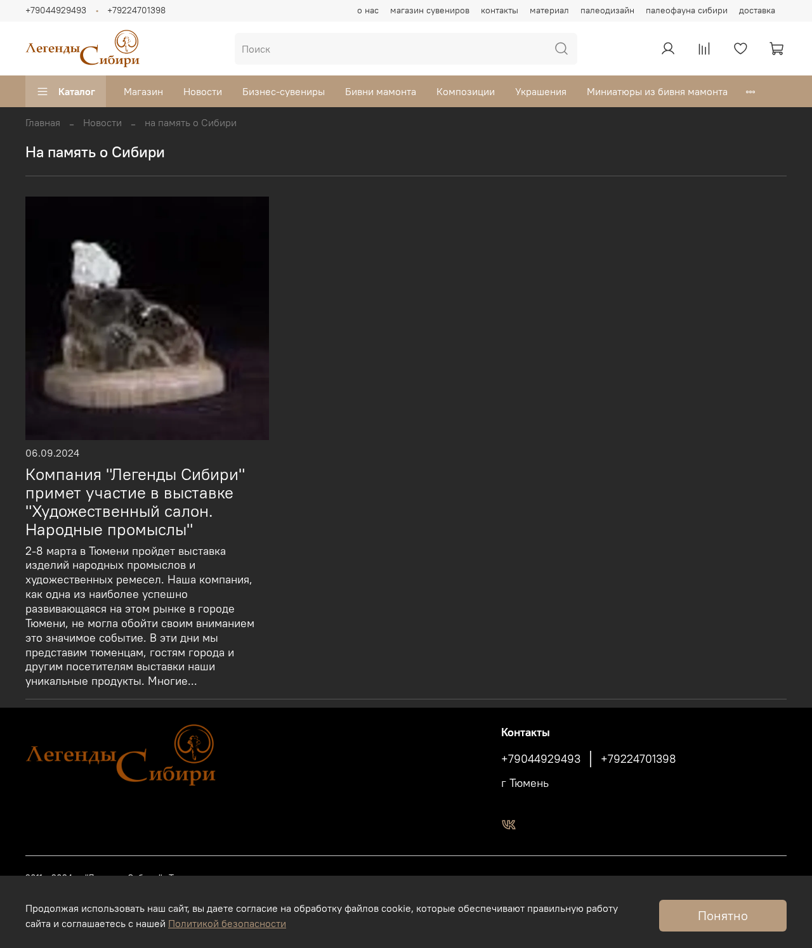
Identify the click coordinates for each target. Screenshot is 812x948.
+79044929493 (55, 10)
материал (549, 10)
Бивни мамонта (380, 91)
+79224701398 (136, 10)
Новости (202, 91)
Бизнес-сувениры (283, 91)
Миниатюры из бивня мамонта (657, 91)
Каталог (76, 91)
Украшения (540, 91)
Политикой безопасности (227, 923)
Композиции (465, 91)
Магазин (143, 91)
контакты (499, 10)
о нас (368, 10)
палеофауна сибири (687, 10)
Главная (42, 122)
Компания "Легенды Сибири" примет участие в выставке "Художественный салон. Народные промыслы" (135, 501)
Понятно (723, 915)
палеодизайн (607, 10)
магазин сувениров (429, 10)
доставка (757, 10)
